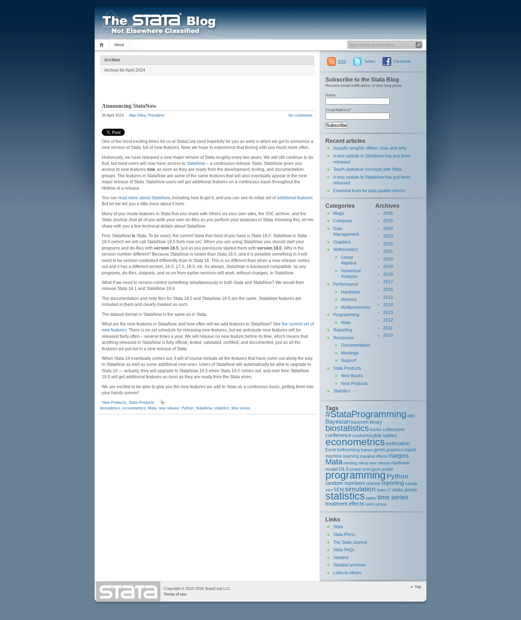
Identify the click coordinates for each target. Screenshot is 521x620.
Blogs (338, 213)
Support (348, 360)
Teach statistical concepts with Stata (367, 169)
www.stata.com (128, 592)
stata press (404, 489)
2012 (388, 320)
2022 (388, 243)
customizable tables (374, 435)
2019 (388, 266)
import (410, 449)
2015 (388, 297)
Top (418, 587)
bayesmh (360, 422)
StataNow (195, 163)
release (373, 483)
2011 (388, 327)
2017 (388, 281)
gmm (379, 449)
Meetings (350, 353)
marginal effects (373, 456)
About (119, 45)
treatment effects (344, 504)
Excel (330, 449)
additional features (295, 197)
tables (371, 498)
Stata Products (141, 402)
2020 (388, 259)
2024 (388, 228)
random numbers (345, 483)
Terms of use (175, 594)
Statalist (340, 557)
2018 (388, 274)
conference (338, 435)
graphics (394, 449)
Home (103, 44)
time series (240, 408)
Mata (152, 408)
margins (398, 456)
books (376, 429)
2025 (388, 220)
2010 (388, 335)
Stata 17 (384, 490)
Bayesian (337, 421)
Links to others (347, 572)
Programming (346, 314)
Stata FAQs (343, 549)
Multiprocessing (356, 307)
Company (342, 220)
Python (187, 408)
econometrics (134, 408)
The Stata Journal (350, 542)
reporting (393, 483)
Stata (338, 526)
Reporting (342, 330)
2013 (388, 312)
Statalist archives (349, 565)
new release (168, 408)
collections (394, 429)
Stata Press (344, 534)
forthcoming (348, 449)
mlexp (363, 463)
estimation (398, 443)
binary (376, 422)
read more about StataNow (144, 197)
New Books (352, 375)
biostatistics (110, 408)
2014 (388, 304)
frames (367, 450)
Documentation (355, 345)
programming (355, 475)
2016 (388, 289)
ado (411, 415)
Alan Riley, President (146, 115)
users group (375, 504)
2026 (388, 213)
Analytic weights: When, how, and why (369, 148)
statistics (221, 408)
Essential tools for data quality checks (369, 190)
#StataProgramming (365, 414)
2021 (388, 251)
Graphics (342, 242)
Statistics (341, 391)
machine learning (342, 456)
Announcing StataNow (129, 106)
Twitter (369, 61)
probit (387, 469)
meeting (350, 463)
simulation (360, 489)
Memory (349, 299)
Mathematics (345, 249)
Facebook (402, 61)
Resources (343, 337)
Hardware (350, 292)
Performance (345, 284)
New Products (114, 402)
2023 (388, 236)
